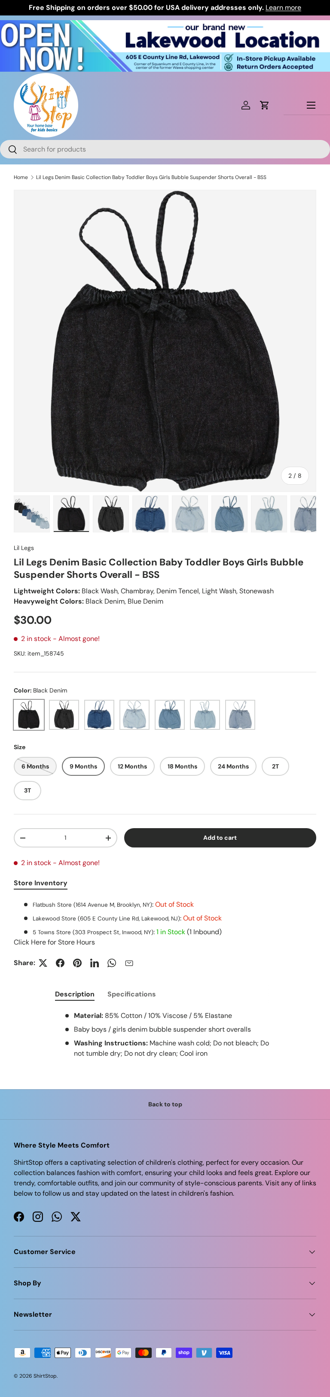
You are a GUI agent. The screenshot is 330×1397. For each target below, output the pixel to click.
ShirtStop (45, 1376)
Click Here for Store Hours (54, 942)
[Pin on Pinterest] (77, 963)
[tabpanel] (165, 923)
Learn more (283, 7)
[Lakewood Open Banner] (165, 25)
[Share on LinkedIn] (94, 963)
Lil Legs (24, 548)
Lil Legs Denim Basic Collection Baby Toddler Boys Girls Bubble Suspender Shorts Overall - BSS (151, 177)
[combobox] (165, 149)
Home (21, 177)
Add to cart (220, 837)
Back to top (165, 1104)
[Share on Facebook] (60, 963)
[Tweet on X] (43, 963)
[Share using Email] (129, 963)
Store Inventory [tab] (40, 882)
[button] (264, 105)
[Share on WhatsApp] (111, 963)
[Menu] (311, 105)
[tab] (75, 994)
